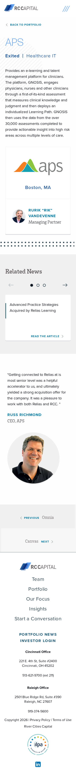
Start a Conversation (38, 618)
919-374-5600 (38, 711)
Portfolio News (38, 634)
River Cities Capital (38, 726)
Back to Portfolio (25, 25)
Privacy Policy (40, 720)
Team (38, 579)
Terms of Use (62, 720)
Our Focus (38, 599)
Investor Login (38, 640)
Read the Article (45, 336)
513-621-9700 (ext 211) (38, 675)
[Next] (65, 285)
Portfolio (38, 589)
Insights (38, 609)
